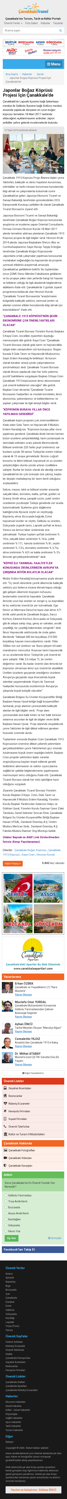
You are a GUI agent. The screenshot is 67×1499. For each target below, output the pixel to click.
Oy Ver (11, 1238)
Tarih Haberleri (13, 1426)
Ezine (8, 1305)
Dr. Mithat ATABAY (28, 1053)
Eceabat (10, 1301)
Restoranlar (15, 1095)
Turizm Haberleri (14, 1430)
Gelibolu (10, 1310)
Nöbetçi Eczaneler (19, 1103)
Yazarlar (58, 23)
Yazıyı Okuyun (23, 994)
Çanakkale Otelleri (15, 1382)
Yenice (9, 1330)
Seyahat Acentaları (20, 1088)
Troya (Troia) (12, 1326)
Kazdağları (14, 1219)
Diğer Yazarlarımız (34, 1073)
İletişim (9, 1441)
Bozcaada (14, 1207)
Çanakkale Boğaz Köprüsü (30, 850)
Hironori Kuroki (46, 854)
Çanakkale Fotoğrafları (22, 1150)
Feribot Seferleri (14, 1341)
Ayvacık (10, 1277)
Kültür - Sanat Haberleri (18, 1410)
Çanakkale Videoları (20, 1158)
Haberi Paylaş (12, 863)
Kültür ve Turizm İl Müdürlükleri (27, 1134)
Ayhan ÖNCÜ (24, 1024)
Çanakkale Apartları (16, 1386)
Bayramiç (10, 1281)
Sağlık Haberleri (14, 1418)
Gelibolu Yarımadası (19, 1195)
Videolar (45, 23)
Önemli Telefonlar (19, 1126)
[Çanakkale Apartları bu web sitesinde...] (33, 954)
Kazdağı (10, 1318)
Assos (9, 1273)
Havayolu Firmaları (19, 1111)
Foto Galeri (31, 23)
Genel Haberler (13, 1406)
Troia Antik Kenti (17, 1201)
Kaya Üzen (28, 854)
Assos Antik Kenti (18, 1213)
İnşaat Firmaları (18, 1118)
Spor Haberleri (13, 1422)
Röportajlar (11, 1414)
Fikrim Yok (14, 1231)
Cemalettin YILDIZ (27, 1039)
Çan (8, 1293)
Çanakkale (11, 1297)
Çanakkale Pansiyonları (18, 1358)
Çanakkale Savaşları (20, 1165)
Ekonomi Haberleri (15, 1401)
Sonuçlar (55, 1238)
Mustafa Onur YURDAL (30, 1002)
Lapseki (10, 1322)
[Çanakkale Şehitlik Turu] (33, 42)
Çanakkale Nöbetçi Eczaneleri (22, 1390)
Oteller (9, 1354)
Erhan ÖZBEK (24, 983)
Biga (8, 1285)
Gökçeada (14, 1225)
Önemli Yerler (12, 23)
